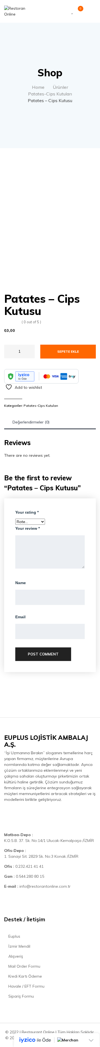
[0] (77, 11)
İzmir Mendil (18, 946)
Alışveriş (15, 956)
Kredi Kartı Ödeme (24, 976)
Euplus (13, 936)
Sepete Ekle (68, 351)
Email (20, 617)
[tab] (31, 422)
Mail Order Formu (23, 966)
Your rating (27, 512)
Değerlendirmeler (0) (31, 422)
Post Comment (43, 654)
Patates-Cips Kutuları (41, 405)
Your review (27, 528)
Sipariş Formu (20, 996)
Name (20, 583)
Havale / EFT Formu (25, 986)
